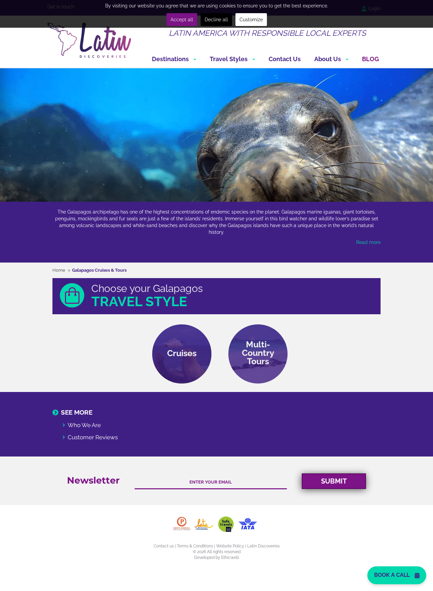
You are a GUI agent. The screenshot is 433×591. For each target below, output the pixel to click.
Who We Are (84, 425)
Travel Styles (229, 59)
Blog (370, 59)
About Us (328, 59)
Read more (368, 242)
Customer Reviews (93, 437)
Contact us (164, 546)
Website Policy (230, 546)
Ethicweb (230, 557)
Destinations (171, 59)
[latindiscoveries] (89, 40)
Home (58, 270)
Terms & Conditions (195, 546)
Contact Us (285, 59)
